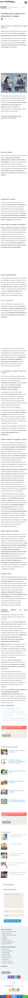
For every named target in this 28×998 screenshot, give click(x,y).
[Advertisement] (14, 60)
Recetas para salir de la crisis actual (16, 771)
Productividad (5, 959)
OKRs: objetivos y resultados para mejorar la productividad (16, 800)
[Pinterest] (12, 977)
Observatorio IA (5, 949)
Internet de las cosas (7, 957)
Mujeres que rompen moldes (9, 935)
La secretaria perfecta (15, 844)
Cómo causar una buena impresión (13, 712)
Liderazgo (4, 936)
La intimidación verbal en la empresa (16, 791)
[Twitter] (15, 977)
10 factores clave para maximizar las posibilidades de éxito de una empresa (17, 761)
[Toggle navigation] (25, 2)
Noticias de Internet (6, 956)
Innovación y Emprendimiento (9, 931)
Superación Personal (7, 961)
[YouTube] (18, 977)
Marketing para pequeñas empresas (15, 781)
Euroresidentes (15, 994)
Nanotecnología (6, 952)
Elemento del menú (6, 940)
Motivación (4, 938)
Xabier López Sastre (9, 18)
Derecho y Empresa (6, 933)
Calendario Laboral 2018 (7, 963)
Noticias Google (6, 954)
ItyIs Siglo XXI (6, 994)
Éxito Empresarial (9, 986)
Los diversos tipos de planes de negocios (16, 751)
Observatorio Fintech (7, 943)
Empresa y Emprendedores (8, 942)
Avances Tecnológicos (7, 951)
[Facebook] (9, 977)
